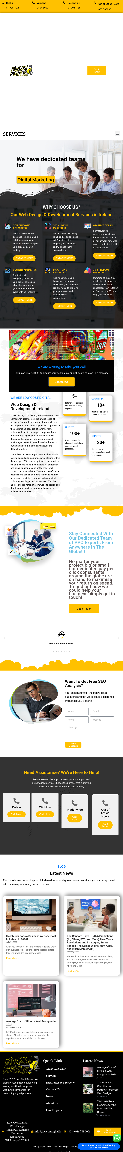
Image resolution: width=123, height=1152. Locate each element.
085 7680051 (105, 9)
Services (51, 1075)
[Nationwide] (64, 2)
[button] (117, 133)
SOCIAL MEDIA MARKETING (60, 226)
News (49, 1096)
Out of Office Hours (108, 4)
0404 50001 (43, 7)
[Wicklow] (33, 2)
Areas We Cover (56, 1068)
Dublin (9, 3)
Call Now (16, 814)
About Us (52, 1103)
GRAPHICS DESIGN (103, 225)
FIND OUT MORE (24, 258)
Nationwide (74, 3)
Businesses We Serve (59, 1082)
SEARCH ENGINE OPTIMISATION (21, 226)
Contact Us (53, 1089)
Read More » (12, 958)
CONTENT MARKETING (25, 270)
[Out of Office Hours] (95, 2)
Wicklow (41, 3)
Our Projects (54, 1110)
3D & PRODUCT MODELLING (101, 271)
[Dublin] (3, 2)
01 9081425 (12, 7)
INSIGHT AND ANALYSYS (60, 271)
